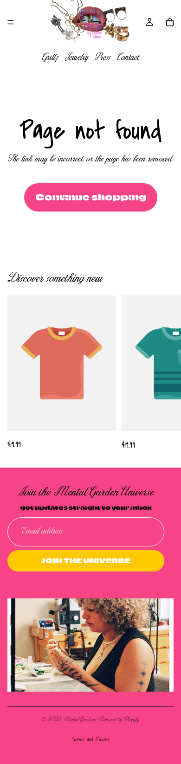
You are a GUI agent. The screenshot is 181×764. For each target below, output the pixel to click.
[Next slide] (163, 373)
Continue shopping (90, 197)
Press (102, 58)
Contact (128, 58)
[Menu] (10, 22)
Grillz (50, 58)
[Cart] (170, 22)
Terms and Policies (90, 740)
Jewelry (76, 58)
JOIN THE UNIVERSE (85, 560)
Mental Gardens (79, 720)
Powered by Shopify (119, 720)
